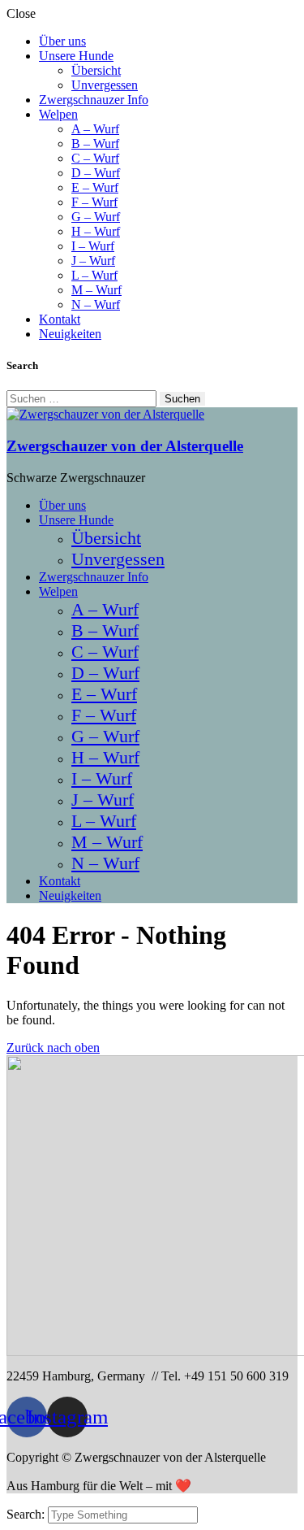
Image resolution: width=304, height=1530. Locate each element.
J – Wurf (93, 260)
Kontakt (59, 319)
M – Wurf (96, 290)
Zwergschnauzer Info (93, 99)
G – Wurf (95, 217)
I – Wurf (92, 246)
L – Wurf (94, 275)
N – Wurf (95, 304)
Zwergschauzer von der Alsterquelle (124, 445)
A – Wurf (95, 129)
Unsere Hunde (76, 56)
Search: (27, 1514)
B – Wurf (95, 143)
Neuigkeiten (70, 334)
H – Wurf (95, 231)
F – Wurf (94, 202)
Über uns (62, 41)
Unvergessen (104, 85)
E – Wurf (94, 187)
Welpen (58, 114)
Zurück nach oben (53, 1047)
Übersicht (96, 70)
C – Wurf (95, 158)
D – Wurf (95, 173)
